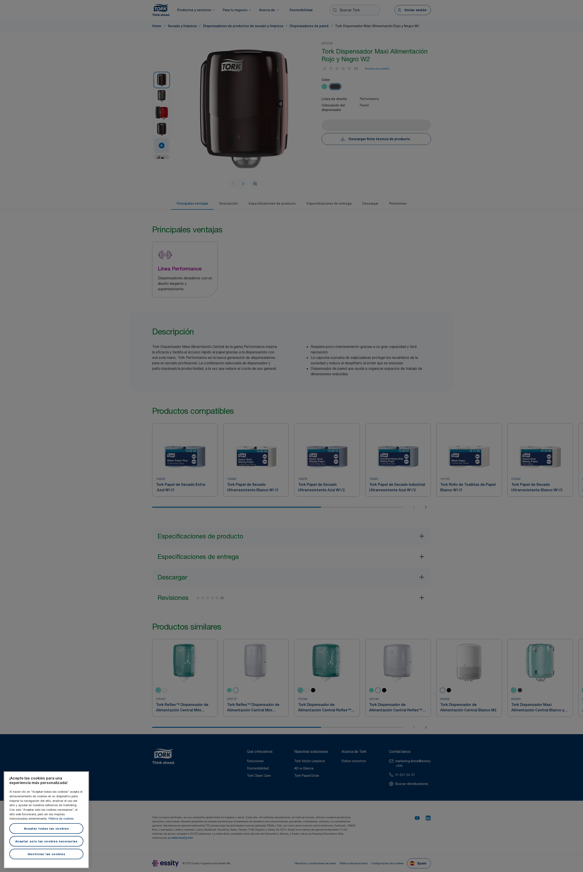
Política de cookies (61, 818)
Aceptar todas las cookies (46, 828)
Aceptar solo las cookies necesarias (46, 841)
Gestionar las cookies (46, 854)
